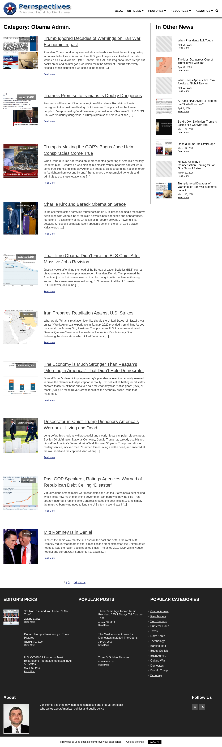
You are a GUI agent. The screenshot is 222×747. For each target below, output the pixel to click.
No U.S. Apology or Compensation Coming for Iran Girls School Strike (196, 165)
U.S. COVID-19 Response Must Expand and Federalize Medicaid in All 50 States (48, 661)
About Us (203, 10)
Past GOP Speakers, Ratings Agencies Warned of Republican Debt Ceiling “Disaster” (93, 482)
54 (75, 582)
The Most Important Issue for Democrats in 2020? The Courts (118, 636)
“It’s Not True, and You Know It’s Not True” (46, 613)
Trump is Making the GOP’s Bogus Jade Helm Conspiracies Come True (89, 150)
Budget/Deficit (159, 650)
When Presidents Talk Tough (195, 40)
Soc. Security (158, 621)
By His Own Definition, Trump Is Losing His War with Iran (197, 123)
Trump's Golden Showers (113, 657)
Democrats (157, 665)
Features (156, 10)
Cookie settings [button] (135, 741)
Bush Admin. (158, 655)
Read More (49, 74)
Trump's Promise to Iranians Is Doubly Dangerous (93, 95)
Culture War (157, 660)
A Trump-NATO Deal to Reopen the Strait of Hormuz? (197, 102)
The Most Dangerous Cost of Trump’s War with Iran (195, 61)
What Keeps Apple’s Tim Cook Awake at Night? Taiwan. (196, 82)
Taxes (154, 631)
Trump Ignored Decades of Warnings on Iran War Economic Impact (92, 41)
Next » (82, 582)
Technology (157, 641)
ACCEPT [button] (154, 742)
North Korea (157, 635)
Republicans (158, 616)
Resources (179, 10)
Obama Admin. (159, 611)
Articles (134, 10)
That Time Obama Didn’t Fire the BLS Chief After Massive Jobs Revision (92, 258)
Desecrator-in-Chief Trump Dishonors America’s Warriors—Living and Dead (91, 424)
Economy (156, 675)
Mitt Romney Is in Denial (68, 532)
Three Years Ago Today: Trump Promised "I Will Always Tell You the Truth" (120, 614)
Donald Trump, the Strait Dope (196, 144)
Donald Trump (159, 670)
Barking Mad (158, 645)
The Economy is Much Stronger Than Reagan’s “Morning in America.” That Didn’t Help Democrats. (94, 367)
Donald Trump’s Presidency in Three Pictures (46, 636)
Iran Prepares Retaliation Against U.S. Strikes (88, 313)
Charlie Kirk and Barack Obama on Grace (85, 204)
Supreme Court (159, 626)
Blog (119, 10)
